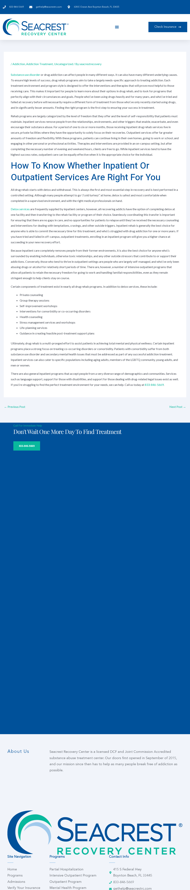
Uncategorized (63, 64)
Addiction (18, 64)
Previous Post (14, 406)
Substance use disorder (25, 74)
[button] (117, 27)
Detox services (20, 209)
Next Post (177, 406)
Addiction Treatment (39, 64)
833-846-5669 (154, 384)
